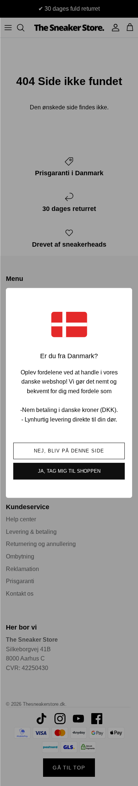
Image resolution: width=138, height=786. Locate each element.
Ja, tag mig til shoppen (69, 471)
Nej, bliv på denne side (69, 451)
